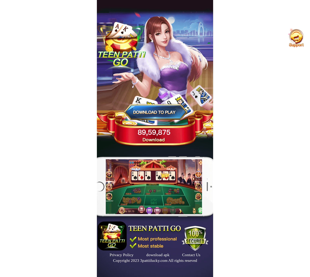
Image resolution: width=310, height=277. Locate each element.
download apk (158, 255)
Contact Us (191, 255)
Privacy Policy (122, 255)
